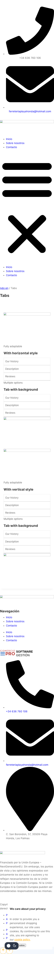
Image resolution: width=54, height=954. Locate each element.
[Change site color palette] (11, 945)
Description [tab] (12, 368)
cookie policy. (22, 939)
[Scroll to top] (3, 950)
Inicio (9, 139)
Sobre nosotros (15, 143)
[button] (27, 207)
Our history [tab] (11, 361)
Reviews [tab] (10, 376)
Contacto (11, 147)
